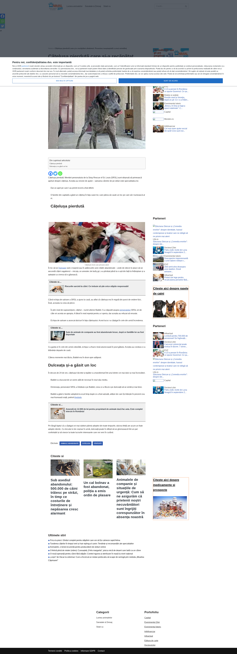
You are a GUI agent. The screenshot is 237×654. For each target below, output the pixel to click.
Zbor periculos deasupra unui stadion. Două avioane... (175, 269)
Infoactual (148, 636)
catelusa (86, 443)
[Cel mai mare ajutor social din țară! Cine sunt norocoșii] (158, 129)
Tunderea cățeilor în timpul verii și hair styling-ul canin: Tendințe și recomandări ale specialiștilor (92, 544)
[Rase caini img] (170, 317)
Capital (147, 618)
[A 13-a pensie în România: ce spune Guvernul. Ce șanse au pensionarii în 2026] (158, 89)
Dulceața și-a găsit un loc (58, 166)
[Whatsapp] (60, 173)
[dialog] (118, 71)
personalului (125, 310)
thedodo (78, 397)
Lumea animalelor (104, 618)
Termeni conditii (55, 651)
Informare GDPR (88, 651)
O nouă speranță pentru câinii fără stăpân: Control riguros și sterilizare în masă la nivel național (91, 554)
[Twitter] (55, 173)
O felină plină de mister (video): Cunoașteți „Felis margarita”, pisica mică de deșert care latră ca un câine (95, 550)
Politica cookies (71, 651)
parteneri (25, 66)
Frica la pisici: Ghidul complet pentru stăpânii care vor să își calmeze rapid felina (85, 540)
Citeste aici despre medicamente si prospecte (166, 485)
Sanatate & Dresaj (104, 622)
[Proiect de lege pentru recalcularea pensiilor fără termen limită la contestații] (158, 278)
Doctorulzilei (149, 645)
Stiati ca (99, 627)
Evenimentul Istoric (152, 627)
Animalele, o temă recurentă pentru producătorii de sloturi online (78, 547)
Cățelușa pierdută (55, 163)
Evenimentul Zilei (152, 622)
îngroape (62, 268)
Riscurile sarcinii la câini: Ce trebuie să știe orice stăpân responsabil (96, 286)
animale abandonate (70, 443)
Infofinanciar (149, 631)
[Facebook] (50, 173)
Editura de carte (151, 641)
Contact (101, 651)
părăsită (98, 443)
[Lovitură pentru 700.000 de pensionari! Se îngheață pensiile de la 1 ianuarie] (158, 336)
